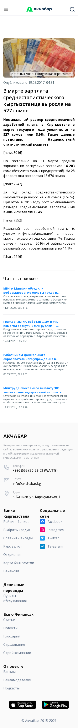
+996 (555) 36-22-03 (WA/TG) (34, 470)
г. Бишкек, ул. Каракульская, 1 (36, 497)
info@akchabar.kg (26, 483)
